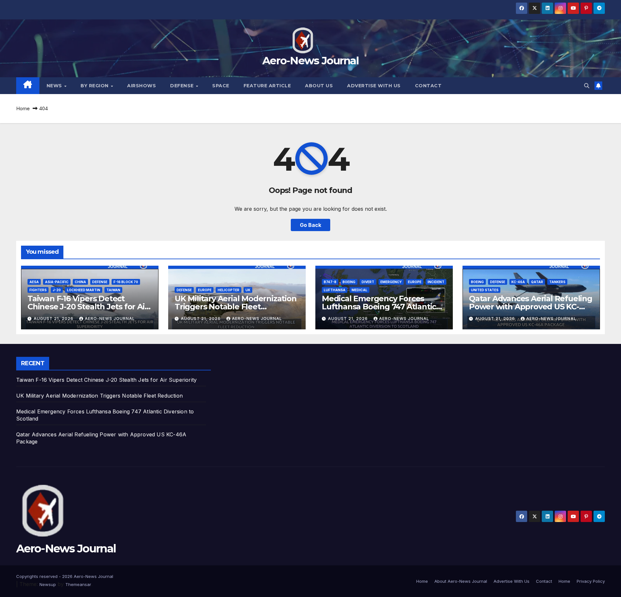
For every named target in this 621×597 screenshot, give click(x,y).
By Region (95, 86)
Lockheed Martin (83, 290)
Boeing (349, 282)
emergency (391, 282)
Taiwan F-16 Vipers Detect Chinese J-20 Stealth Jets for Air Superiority (87, 306)
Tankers (557, 282)
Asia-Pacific (57, 282)
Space (220, 86)
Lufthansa (334, 290)
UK (247, 290)
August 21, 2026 (54, 318)
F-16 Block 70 (126, 282)
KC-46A (518, 282)
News (55, 86)
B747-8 (330, 282)
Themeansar (78, 584)
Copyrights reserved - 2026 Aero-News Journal (64, 576)
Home (23, 108)
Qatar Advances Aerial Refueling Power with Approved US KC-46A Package (530, 306)
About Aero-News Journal (460, 581)
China (80, 282)
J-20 (57, 290)
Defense (182, 86)
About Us (319, 86)
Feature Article (267, 86)
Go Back (310, 225)
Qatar (537, 282)
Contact (428, 86)
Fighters (38, 290)
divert (368, 282)
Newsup (47, 584)
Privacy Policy (591, 581)
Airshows (141, 86)
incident (436, 282)
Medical (359, 290)
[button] (586, 85)
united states (484, 290)
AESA (34, 282)
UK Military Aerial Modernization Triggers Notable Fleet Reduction (236, 306)
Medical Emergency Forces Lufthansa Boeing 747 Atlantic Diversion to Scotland (379, 306)
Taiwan (113, 290)
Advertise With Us (374, 86)
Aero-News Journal (310, 60)
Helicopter (228, 290)
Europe (205, 290)
